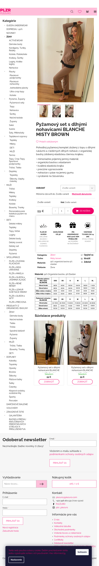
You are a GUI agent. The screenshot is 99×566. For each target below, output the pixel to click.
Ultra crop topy (17, 91)
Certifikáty (58, 540)
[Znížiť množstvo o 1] (55, 211)
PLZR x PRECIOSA (17, 302)
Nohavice (13, 68)
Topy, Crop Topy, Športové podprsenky (17, 161)
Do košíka (85, 211)
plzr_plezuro (62, 507)
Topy (12, 106)
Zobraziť (49, 381)
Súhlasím (82, 552)
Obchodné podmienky (64, 529)
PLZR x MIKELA (16, 273)
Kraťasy (12, 200)
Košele (13, 95)
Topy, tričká (14, 231)
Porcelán (13, 400)
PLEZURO (60, 504)
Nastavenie (16, 560)
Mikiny (13, 144)
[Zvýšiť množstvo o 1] (68, 211)
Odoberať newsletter (64, 543)
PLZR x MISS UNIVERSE (15, 268)
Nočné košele (16, 117)
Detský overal (15, 242)
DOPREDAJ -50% (14, 29)
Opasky (12, 368)
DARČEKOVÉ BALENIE (17, 404)
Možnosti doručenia (82, 194)
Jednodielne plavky (19, 88)
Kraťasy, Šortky (16, 58)
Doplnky (13, 171)
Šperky (12, 397)
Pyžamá (13, 253)
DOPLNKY (11, 357)
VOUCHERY (12, 408)
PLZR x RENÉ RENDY (15, 284)
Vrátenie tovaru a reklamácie (67, 533)
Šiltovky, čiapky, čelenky (17, 180)
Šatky (11, 383)
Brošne (12, 372)
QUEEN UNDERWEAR (16, 25)
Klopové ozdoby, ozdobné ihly (17, 391)
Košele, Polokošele (18, 54)
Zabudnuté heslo (11, 531)
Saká (11, 125)
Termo (12, 155)
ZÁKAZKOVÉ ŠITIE (15, 412)
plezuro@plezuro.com (66, 497)
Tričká (12, 189)
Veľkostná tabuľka (62, 526)
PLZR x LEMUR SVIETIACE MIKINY (18, 290)
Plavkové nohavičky (14, 82)
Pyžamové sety (17, 102)
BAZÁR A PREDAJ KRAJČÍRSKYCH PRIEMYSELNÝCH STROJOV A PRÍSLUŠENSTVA (17, 424)
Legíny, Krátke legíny (15, 62)
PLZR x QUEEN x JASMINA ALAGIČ (17, 278)
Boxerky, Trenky (16, 207)
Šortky (13, 114)
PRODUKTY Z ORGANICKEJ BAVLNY (17, 307)
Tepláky (13, 140)
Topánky (14, 175)
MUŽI (12, 151)
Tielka (12, 323)
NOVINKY (11, 33)
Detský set (14, 246)
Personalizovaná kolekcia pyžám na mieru (18, 213)
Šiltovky (12, 375)
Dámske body (15, 44)
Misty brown (55, 258)
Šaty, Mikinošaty (16, 132)
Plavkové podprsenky (15, 76)
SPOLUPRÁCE (13, 257)
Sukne (12, 129)
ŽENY (9, 37)
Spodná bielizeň (17, 331)
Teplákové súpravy (18, 136)
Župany (13, 121)
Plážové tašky (15, 379)
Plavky (12, 71)
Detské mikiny (15, 223)
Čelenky (13, 387)
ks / (74, 484)
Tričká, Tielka (15, 167)
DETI (12, 148)
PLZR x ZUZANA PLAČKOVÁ (17, 262)
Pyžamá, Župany (17, 99)
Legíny (12, 235)
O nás (56, 519)
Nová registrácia (10, 527)
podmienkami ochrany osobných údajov (72, 454)
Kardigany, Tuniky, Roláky (17, 49)
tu (64, 553)
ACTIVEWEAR (16, 40)
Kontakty (58, 523)
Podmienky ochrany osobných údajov (72, 536)
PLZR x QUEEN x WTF (17, 297)
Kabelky (13, 360)
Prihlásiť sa (60, 463)
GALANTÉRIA (15, 415)
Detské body (15, 238)
